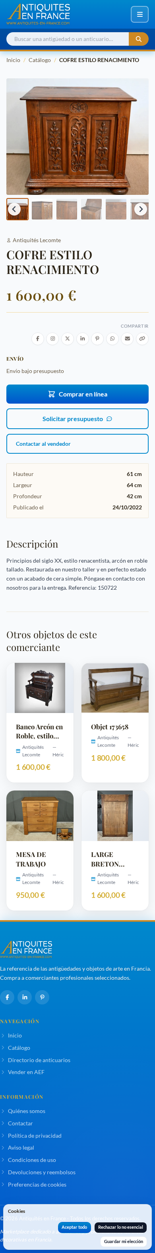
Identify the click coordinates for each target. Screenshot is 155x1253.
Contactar (20, 1123)
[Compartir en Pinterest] (97, 338)
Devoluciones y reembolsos (42, 1172)
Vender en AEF (26, 1071)
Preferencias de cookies (37, 1184)
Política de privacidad (35, 1135)
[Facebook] (7, 997)
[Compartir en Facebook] (37, 338)
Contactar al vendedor (43, 443)
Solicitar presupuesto (73, 418)
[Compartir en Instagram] (52, 338)
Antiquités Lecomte (37, 240)
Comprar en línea (83, 394)
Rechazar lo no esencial (120, 1227)
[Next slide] (140, 209)
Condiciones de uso (32, 1159)
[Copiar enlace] (142, 338)
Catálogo (40, 59)
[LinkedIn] (24, 997)
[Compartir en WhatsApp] (112, 338)
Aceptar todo (74, 1227)
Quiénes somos (26, 1110)
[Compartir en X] (67, 338)
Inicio (13, 59)
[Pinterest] (42, 997)
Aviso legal (21, 1147)
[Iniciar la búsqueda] (139, 39)
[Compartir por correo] (127, 338)
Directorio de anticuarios (39, 1060)
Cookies (16, 1211)
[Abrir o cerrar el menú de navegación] (140, 14)
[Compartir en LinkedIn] (82, 338)
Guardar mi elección (123, 1241)
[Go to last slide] (14, 209)
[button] (42, 209)
